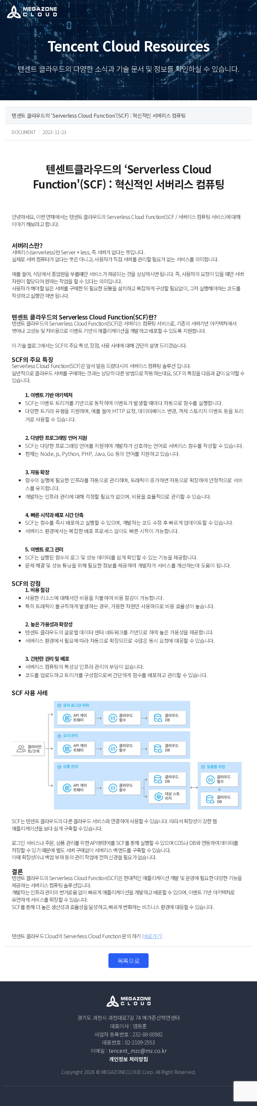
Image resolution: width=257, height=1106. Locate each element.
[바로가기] (152, 936)
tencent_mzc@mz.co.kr (138, 1050)
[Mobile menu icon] (246, 11)
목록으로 (128, 960)
